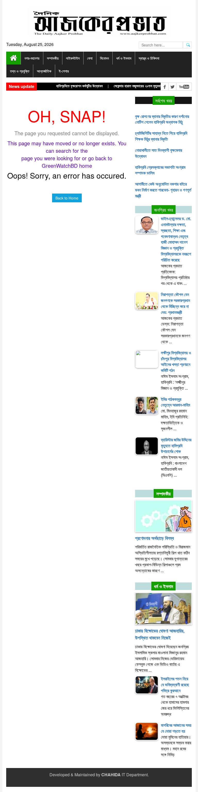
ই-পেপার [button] (64, 71)
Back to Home (66, 198)
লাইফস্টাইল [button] (73, 58)
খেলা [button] (90, 58)
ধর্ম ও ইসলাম (163, 586)
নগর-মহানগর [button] (31, 58)
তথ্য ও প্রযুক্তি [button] (19, 71)
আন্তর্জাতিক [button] (44, 71)
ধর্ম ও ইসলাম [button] (123, 58)
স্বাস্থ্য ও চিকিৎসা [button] (149, 58)
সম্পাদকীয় (163, 493)
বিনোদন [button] (104, 58)
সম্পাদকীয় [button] (53, 58)
